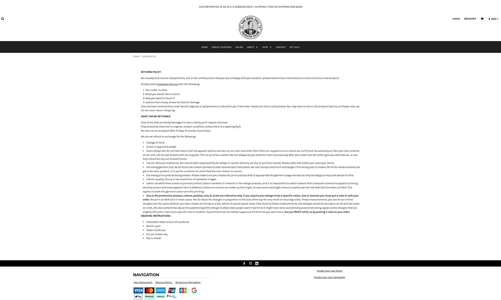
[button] (2, 18)
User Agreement (143, 282)
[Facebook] (244, 263)
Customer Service (167, 84)
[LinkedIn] (257, 263)
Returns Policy (163, 282)
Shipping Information (188, 282)
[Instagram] (250, 263)
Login (456, 18)
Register (470, 18)
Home (136, 56)
